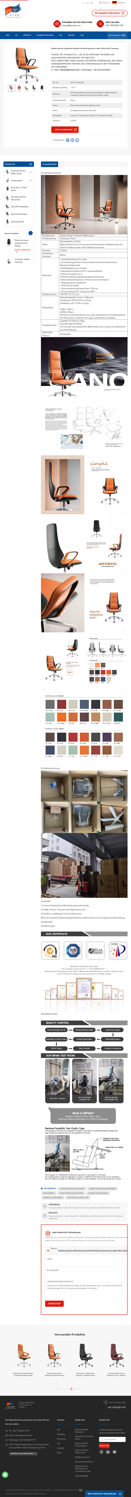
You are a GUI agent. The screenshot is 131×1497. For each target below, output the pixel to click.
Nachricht (61, 1439)
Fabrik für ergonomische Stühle (71, 1193)
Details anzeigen (22, 250)
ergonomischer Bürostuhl (81, 1430)
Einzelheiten (22, 1382)
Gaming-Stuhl (17, 221)
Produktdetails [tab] (49, 164)
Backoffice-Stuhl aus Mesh (84, 1437)
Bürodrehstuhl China (84, 1462)
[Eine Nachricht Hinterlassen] (120, 1494)
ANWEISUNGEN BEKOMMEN (22, 1454)
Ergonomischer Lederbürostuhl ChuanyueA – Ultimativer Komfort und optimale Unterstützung (54, 1375)
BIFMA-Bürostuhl (82, 1457)
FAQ (82, 35)
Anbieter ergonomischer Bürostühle (102, 1189)
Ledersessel (16, 180)
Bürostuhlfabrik (49, 1193)
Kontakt (71, 35)
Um (16, 35)
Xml (21, 1494)
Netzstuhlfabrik (81, 1476)
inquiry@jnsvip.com (71, 25)
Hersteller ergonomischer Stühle (72, 1189)
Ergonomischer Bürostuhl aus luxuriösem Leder (83, 1468)
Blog (59, 1453)
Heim (7, 35)
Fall (60, 35)
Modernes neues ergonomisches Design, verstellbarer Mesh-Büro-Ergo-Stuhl (22, 243)
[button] (31, 233)
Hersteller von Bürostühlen (98, 1193)
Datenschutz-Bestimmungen (34, 1494)
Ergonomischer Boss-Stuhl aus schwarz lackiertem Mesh (116, 1374)
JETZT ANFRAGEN (64, 130)
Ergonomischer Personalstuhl (81, 1444)
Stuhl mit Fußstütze (19, 206)
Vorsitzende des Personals (18, 198)
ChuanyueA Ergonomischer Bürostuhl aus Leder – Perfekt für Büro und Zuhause (85, 1375)
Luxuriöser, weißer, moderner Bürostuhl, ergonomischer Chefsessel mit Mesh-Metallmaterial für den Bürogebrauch (22, 262)
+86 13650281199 (114, 25)
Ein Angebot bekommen (107, 13)
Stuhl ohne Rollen (19, 214)
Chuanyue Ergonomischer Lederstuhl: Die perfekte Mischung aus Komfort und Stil (23, 1375)
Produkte (27, 35)
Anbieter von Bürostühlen (53, 1197)
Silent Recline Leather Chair (77, 1197)
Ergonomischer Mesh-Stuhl (18, 172)
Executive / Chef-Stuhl (19, 189)
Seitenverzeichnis (12, 1494)
